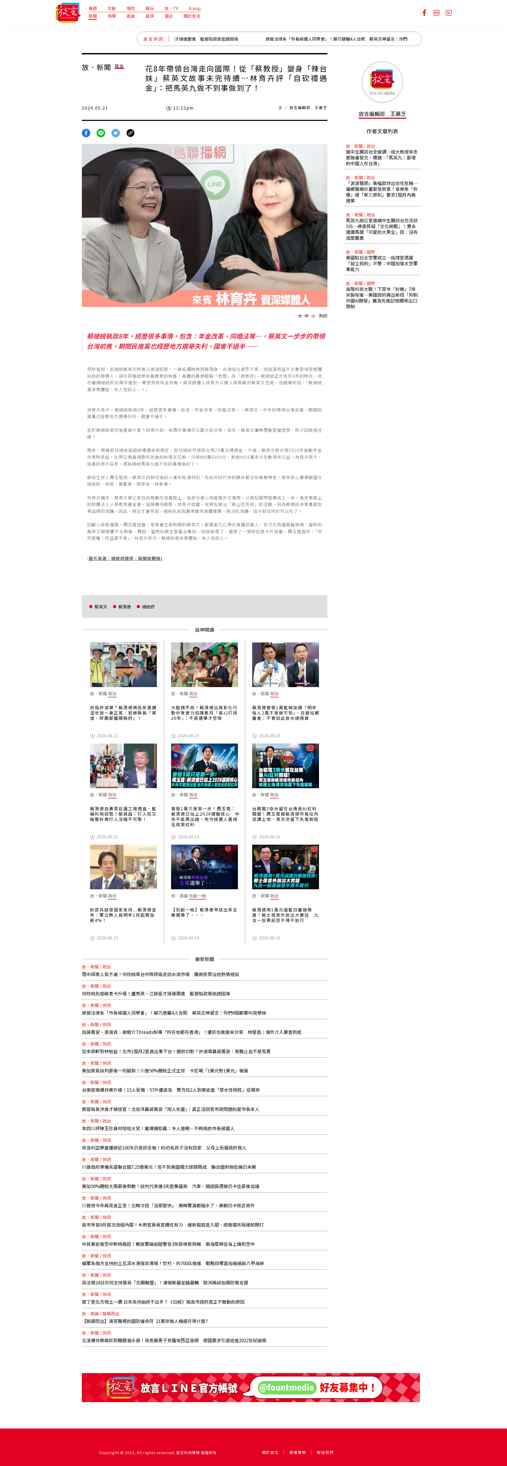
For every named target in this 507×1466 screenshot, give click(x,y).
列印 (323, 316)
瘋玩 (149, 8)
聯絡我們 (325, 1452)
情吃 (130, 8)
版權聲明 (297, 1452)
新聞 (92, 16)
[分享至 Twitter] (115, 132)
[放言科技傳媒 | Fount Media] (68, 12)
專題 (92, 8)
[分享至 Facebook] (86, 132)
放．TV (171, 8)
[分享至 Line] (101, 132)
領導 (111, 16)
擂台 (169, 16)
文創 (111, 8)
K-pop (195, 8)
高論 (130, 16)
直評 (149, 16)
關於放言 (192, 16)
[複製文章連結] (130, 132)
